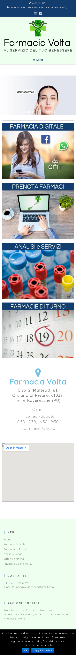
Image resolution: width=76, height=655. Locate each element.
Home (7, 539)
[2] (25, 112)
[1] (22, 112)
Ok (25, 650)
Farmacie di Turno (15, 549)
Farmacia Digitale (14, 544)
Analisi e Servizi (13, 553)
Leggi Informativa (43, 650)
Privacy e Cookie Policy (18, 563)
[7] (41, 112)
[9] (47, 112)
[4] (31, 112)
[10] (50, 112)
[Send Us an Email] (35, 13)
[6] (38, 112)
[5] (34, 112)
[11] (53, 112)
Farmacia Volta (37, 43)
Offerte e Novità (14, 558)
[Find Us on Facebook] (40, 13)
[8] (44, 112)
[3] (28, 112)
